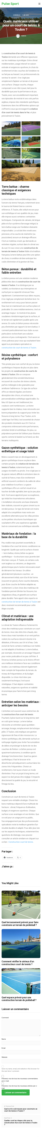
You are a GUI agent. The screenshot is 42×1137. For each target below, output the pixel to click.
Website (4, 1057)
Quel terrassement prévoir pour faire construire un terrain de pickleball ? (20, 923)
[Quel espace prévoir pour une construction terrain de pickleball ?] (21, 981)
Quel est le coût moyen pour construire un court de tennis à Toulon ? (20, 1110)
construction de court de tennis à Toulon (19, 348)
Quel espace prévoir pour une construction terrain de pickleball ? (19, 999)
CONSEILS (16, 15)
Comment (5, 1018)
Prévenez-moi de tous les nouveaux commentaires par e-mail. (20, 1080)
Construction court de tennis (21, 842)
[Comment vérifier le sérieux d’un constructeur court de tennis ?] (21, 943)
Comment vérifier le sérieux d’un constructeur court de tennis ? (18, 963)
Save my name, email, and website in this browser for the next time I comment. (20, 1070)
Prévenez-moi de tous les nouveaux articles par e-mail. (19, 1087)
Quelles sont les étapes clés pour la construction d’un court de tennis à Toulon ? (20, 1123)
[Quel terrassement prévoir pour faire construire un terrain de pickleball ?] (21, 905)
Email (3, 1048)
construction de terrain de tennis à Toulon (19, 602)
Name (4, 1039)
